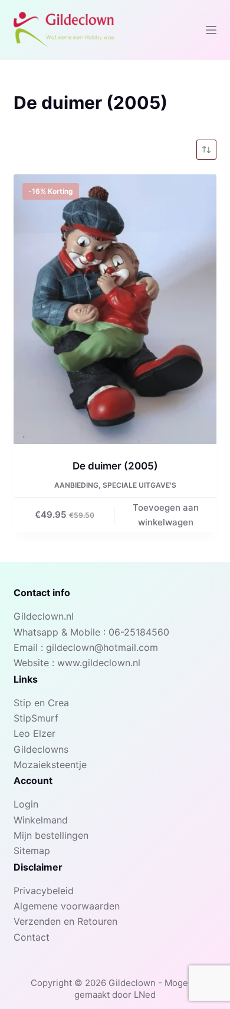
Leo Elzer (34, 733)
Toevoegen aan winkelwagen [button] (166, 515)
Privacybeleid (44, 890)
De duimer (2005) (115, 466)
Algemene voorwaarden (67, 906)
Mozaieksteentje (50, 764)
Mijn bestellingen (51, 835)
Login (26, 804)
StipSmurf (36, 718)
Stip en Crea (41, 703)
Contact (32, 937)
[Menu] (211, 30)
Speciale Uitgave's (139, 485)
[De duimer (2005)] (115, 309)
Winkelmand (41, 820)
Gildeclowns (41, 749)
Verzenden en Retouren (65, 921)
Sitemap (32, 850)
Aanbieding (76, 485)
